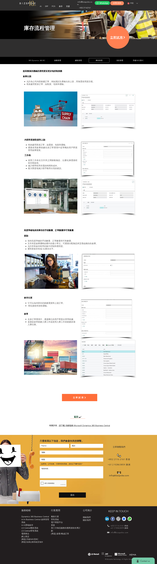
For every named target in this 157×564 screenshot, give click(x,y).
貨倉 (53, 525)
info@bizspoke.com (119, 532)
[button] (40, 6)
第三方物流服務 (58, 528)
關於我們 (87, 520)
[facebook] (112, 519)
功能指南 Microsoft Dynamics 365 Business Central (87, 425)
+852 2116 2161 (117, 526)
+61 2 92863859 (117, 528)
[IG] (118, 519)
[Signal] (124, 519)
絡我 (87, 517)
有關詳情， (54, 425)
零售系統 (55, 519)
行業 (57, 517)
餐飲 (53, 517)
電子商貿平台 (57, 522)
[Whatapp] (129, 519)
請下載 (62, 425)
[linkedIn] (107, 519)
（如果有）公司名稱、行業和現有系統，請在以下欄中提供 (61, 464)
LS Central (25, 531)
